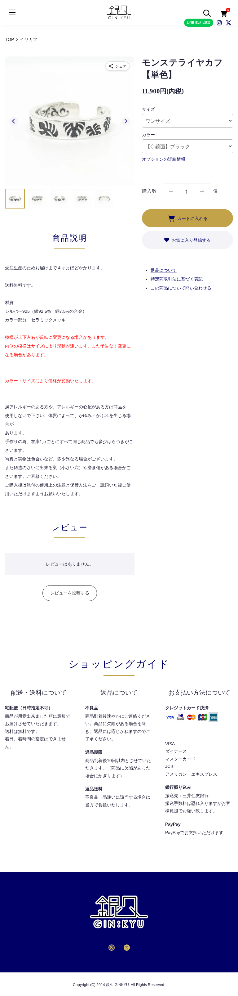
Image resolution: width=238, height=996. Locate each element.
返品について (164, 270)
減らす (171, 191)
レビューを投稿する (69, 592)
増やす (202, 191)
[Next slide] (125, 121)
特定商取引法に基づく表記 (177, 278)
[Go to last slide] (13, 121)
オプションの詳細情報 (163, 159)
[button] (15, 199)
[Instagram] (219, 22)
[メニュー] (12, 12)
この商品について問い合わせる (181, 287)
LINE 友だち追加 (198, 22)
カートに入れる (192, 218)
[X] (228, 22)
